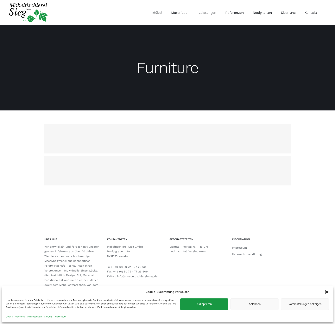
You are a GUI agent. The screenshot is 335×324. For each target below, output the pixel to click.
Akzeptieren (204, 304)
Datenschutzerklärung (39, 316)
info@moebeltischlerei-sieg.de (137, 276)
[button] (327, 292)
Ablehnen (255, 304)
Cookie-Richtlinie (15, 316)
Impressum (60, 316)
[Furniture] (167, 138)
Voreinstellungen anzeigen (304, 304)
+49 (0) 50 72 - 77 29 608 (130, 266)
